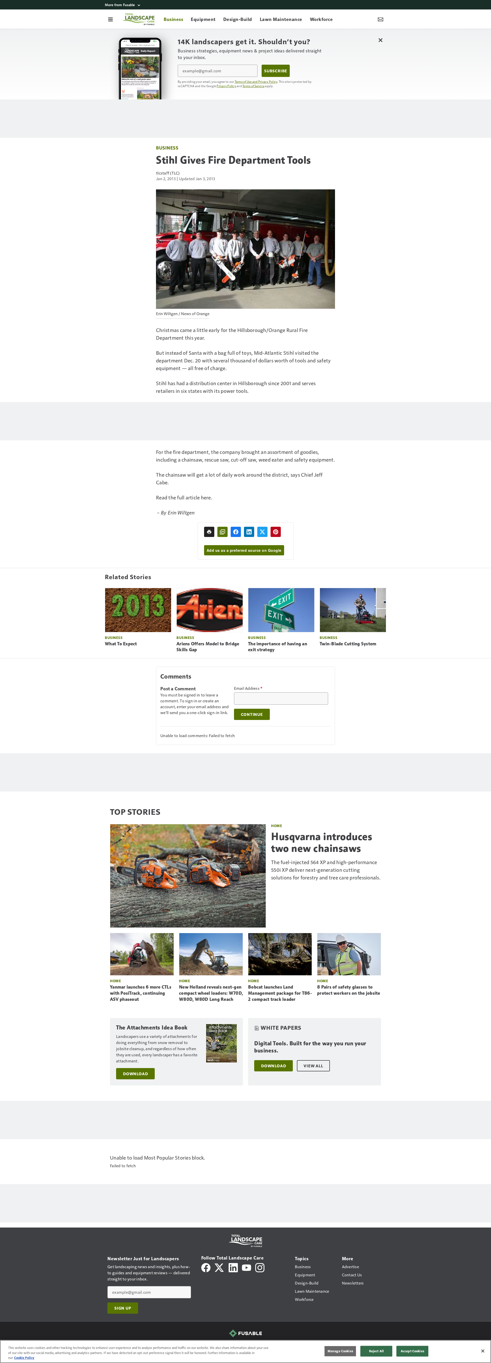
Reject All (376, 1351)
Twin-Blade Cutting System (348, 644)
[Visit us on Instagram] (259, 1267)
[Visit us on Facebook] (205, 1267)
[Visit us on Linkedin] (233, 1267)
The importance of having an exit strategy (277, 647)
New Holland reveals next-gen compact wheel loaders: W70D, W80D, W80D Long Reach (211, 993)
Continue (252, 714)
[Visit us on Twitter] (220, 1267)
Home (276, 825)
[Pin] (276, 532)
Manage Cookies (340, 1351)
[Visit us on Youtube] (246, 1267)
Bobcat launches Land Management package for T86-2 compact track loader (280, 993)
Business (167, 148)
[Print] (209, 532)
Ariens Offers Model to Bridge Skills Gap (207, 647)
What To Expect (121, 644)
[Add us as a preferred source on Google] (222, 532)
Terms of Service (253, 86)
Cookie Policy (24, 1358)
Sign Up (122, 1308)
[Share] (236, 532)
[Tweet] (262, 532)
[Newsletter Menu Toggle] (380, 19)
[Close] (482, 1351)
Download (135, 1073)
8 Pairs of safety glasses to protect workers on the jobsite (348, 990)
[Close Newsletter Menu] (380, 40)
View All (313, 1065)
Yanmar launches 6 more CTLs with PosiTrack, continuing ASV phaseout (140, 993)
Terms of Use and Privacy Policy (256, 81)
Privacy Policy (226, 86)
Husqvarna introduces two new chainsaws (321, 842)
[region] (245, 1351)
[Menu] (110, 19)
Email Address (248, 688)
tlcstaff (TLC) (168, 173)
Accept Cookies (412, 1351)
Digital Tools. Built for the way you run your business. (310, 1047)
